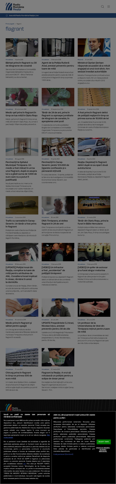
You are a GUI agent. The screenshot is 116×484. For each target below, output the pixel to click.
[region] (58, 447)
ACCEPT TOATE (103, 442)
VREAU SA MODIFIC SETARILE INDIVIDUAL (103, 449)
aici (24, 464)
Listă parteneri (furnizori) (63, 454)
